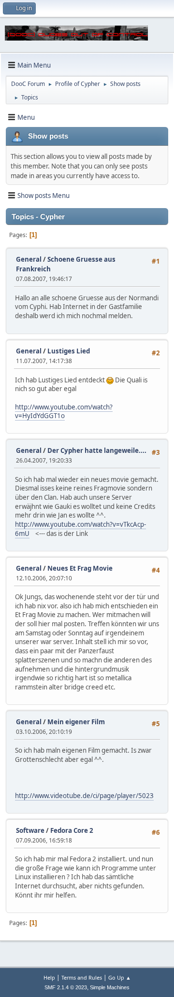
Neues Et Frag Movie (80, 568)
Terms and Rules (81, 977)
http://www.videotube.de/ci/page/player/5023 (84, 795)
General (29, 259)
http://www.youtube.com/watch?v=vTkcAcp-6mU (80, 529)
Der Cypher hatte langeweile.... (96, 450)
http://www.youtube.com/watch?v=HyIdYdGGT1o (64, 412)
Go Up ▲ (119, 977)
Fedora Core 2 (71, 830)
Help (49, 977)
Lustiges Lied (68, 351)
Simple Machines (110, 987)
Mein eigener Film (76, 721)
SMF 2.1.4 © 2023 (65, 987)
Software (30, 830)
